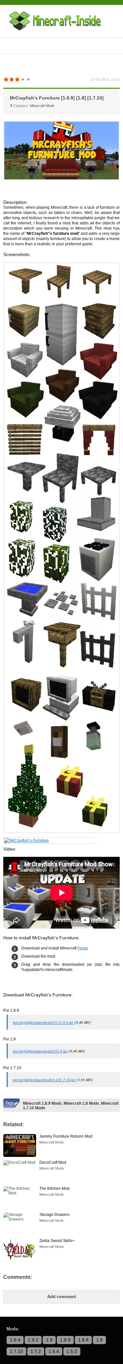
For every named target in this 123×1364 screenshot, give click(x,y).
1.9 (49, 1339)
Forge (82, 948)
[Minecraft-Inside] (58, 21)
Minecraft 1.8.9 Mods (42, 1103)
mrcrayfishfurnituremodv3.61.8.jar (40, 1050)
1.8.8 (83, 1339)
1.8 (99, 1339)
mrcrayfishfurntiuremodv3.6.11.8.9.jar (43, 1022)
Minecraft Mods (42, 106)
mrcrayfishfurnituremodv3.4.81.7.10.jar (44, 1079)
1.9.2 (33, 1339)
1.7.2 (36, 1351)
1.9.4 (15, 1339)
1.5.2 (72, 1351)
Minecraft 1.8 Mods (81, 1103)
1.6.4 (54, 1351)
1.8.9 (65, 1339)
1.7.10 (16, 1351)
